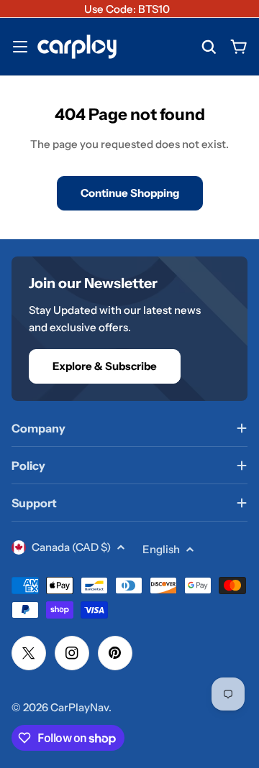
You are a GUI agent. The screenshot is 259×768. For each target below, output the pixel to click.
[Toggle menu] (20, 46)
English (161, 549)
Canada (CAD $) (71, 547)
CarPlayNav (79, 707)
